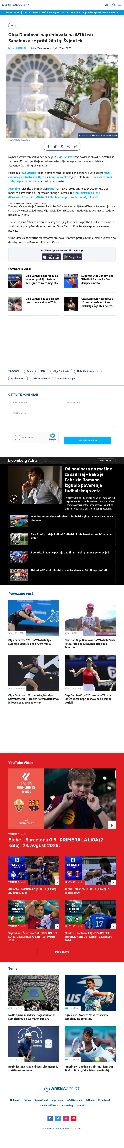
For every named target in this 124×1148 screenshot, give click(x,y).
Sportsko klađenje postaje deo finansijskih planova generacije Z (70, 552)
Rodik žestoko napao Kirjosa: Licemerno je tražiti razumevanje (33, 1068)
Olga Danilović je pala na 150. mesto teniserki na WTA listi (42, 300)
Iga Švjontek (28, 173)
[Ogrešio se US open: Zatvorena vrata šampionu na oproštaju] (90, 993)
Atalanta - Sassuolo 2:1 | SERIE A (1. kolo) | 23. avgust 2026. (32, 891)
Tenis (30, 371)
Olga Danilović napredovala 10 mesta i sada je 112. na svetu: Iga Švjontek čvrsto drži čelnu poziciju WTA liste (97, 302)
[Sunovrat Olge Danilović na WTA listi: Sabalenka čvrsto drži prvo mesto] (71, 281)
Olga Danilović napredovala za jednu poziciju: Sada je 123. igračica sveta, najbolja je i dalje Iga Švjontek (42, 279)
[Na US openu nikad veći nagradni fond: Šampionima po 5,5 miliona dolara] (33, 993)
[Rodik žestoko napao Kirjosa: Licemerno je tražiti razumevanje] (33, 1044)
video (27, 1100)
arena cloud (41, 1100)
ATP (10, 1008)
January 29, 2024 (40, 203)
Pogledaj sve (106, 461)
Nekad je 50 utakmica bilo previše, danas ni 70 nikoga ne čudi (69, 570)
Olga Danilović (65, 157)
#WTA (43, 197)
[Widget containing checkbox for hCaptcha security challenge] (36, 437)
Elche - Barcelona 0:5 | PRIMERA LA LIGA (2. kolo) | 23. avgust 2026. (56, 843)
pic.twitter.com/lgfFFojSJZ (81, 197)
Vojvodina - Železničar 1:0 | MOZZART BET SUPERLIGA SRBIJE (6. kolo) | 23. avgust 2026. (32, 936)
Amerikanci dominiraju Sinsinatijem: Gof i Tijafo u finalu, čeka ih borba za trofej (89, 1068)
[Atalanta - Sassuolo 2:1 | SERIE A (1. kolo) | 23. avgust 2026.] (33, 870)
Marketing (67, 1105)
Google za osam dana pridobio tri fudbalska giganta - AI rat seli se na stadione (72, 518)
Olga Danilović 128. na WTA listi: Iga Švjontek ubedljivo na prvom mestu (29, 642)
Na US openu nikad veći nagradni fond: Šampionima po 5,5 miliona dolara (31, 1017)
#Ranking (14, 189)
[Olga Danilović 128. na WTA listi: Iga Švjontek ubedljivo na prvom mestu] (33, 618)
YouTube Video (21, 762)
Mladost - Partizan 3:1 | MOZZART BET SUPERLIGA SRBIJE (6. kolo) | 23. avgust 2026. (88, 936)
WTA (13, 25)
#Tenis (96, 193)
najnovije (15, 1100)
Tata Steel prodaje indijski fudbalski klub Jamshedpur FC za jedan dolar (72, 536)
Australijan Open (67, 378)
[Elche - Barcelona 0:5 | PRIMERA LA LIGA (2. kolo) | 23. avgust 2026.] (62, 798)
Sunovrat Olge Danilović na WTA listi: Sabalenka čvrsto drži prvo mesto (97, 279)
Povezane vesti (19, 269)
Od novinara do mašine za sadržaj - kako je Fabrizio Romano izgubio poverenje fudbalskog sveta (88, 480)
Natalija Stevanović (88, 371)
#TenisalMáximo (82, 193)
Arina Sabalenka (58, 177)
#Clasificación (56, 197)
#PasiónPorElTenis (19, 197)
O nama (90, 1100)
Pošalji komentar (87, 440)
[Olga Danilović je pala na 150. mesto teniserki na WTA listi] (15, 304)
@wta (50, 189)
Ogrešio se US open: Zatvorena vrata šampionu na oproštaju (86, 1017)
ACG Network (74, 1100)
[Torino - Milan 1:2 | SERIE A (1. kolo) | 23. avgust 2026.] (90, 870)
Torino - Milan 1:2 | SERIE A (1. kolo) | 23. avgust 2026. (88, 891)
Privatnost (104, 1100)
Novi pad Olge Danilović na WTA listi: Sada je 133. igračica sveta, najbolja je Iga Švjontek (90, 643)
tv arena (49, 1128)
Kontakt (81, 1105)
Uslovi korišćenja (48, 1105)
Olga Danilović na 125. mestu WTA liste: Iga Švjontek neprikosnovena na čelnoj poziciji (88, 699)
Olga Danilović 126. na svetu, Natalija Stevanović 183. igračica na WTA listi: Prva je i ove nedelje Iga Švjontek (33, 699)
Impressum (57, 1100)
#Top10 (35, 197)
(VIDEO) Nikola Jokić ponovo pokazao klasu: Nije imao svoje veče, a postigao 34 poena (61, 12)
